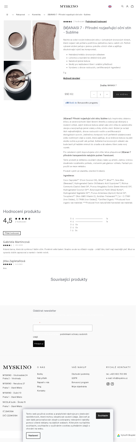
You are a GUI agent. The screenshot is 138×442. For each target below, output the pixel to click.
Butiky (40, 374)
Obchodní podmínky (81, 374)
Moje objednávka (79, 386)
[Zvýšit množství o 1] (107, 94)
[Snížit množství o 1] (94, 94)
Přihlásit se (38, 344)
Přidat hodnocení (12, 233)
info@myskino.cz (120, 378)
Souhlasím (103, 415)
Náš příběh (42, 378)
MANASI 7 (112, 85)
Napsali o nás (43, 382)
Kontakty (41, 391)
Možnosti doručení (71, 78)
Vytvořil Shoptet (128, 435)
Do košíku (122, 94)
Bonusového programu (88, 103)
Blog (39, 386)
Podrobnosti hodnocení (96, 21)
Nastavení (33, 435)
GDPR (74, 378)
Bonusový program (80, 382)
